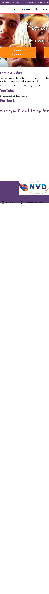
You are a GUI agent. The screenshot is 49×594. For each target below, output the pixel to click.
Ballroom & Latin (18, 2)
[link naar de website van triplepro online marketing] (10, 203)
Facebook (7, 100)
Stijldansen (5, 2)
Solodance (32, 2)
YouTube (7, 90)
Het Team (41, 9)
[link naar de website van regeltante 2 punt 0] (32, 203)
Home (13, 9)
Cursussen (25, 9)
